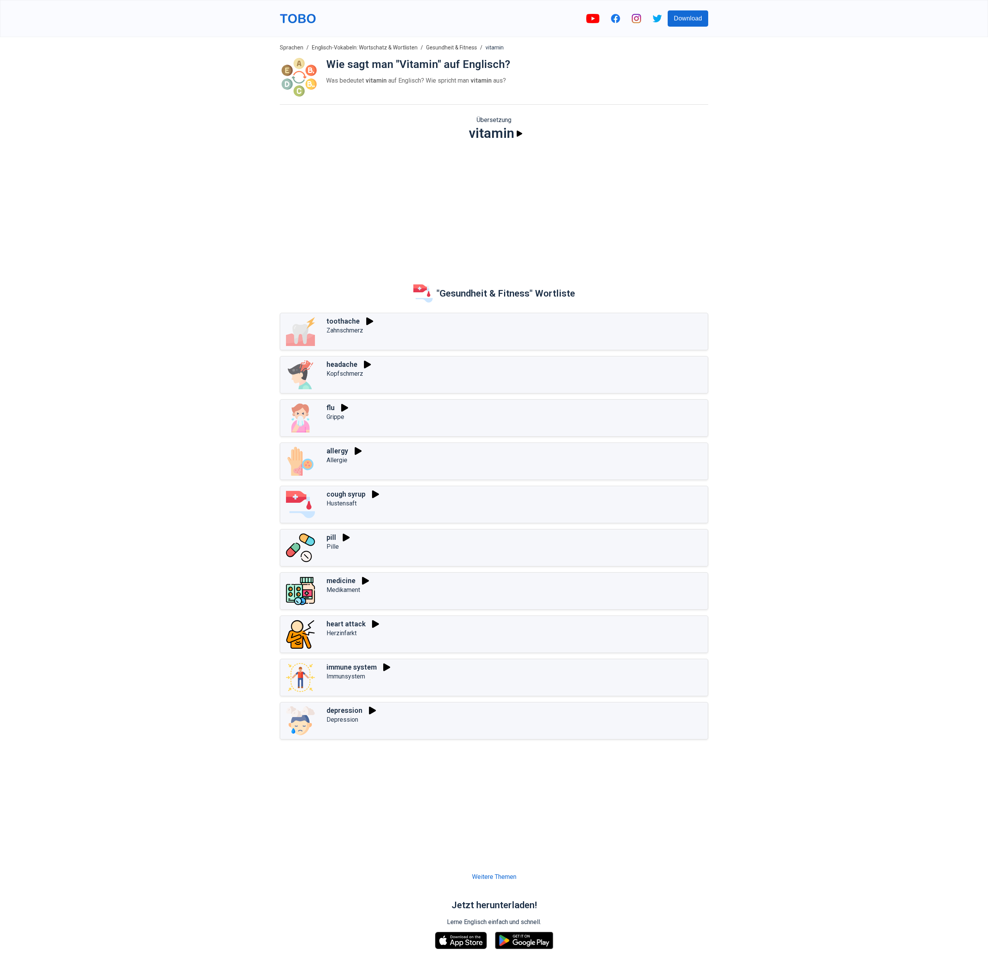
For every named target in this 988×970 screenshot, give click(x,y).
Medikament (343, 590)
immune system (352, 667)
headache (342, 364)
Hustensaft (342, 503)
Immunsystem (346, 676)
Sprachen (291, 47)
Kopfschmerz (345, 373)
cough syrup (346, 494)
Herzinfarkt (342, 633)
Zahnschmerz (345, 330)
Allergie (337, 460)
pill (331, 537)
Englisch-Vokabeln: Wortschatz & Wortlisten (365, 47)
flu (331, 408)
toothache (343, 321)
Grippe (335, 417)
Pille (333, 546)
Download (688, 18)
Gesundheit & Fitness (451, 47)
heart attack (346, 624)
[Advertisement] (494, 207)
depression (344, 710)
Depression (342, 719)
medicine (341, 581)
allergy (337, 451)
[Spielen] (519, 133)
